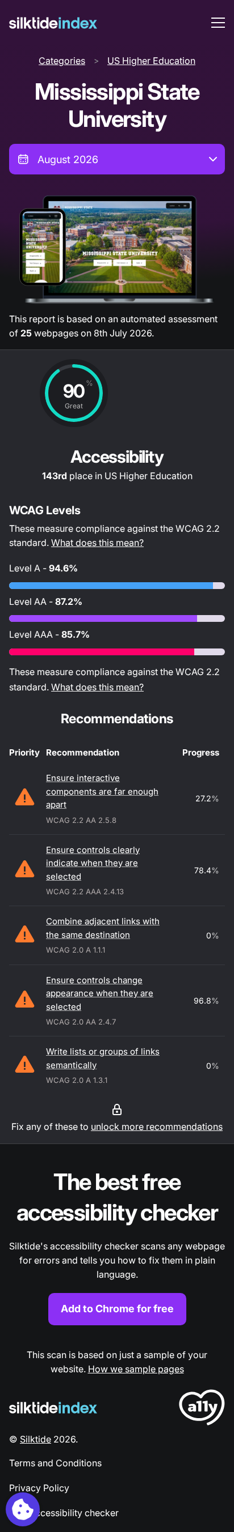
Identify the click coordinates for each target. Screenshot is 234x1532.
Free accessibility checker (64, 1512)
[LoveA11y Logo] (202, 1409)
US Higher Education (151, 60)
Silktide (35, 1439)
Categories (62, 60)
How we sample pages (136, 1369)
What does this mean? (97, 542)
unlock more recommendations (157, 1126)
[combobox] (117, 159)
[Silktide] (53, 23)
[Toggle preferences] (23, 1509)
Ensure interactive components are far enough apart (102, 791)
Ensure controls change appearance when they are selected (99, 993)
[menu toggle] (218, 22)
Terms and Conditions (55, 1463)
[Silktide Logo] (53, 1408)
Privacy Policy (39, 1487)
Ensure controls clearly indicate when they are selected (93, 863)
